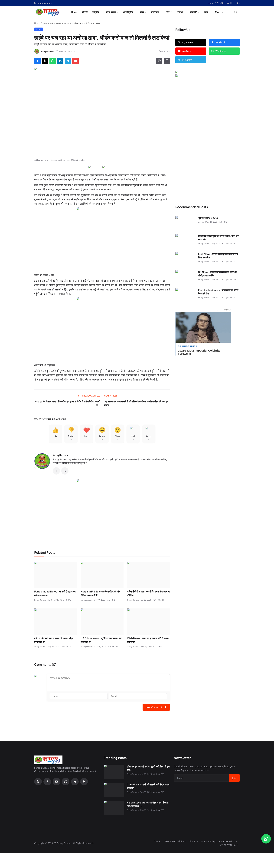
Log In (211, 3)
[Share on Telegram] (68, 61)
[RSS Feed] (64, 471)
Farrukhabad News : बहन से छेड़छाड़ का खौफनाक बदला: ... (55, 593)
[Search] (236, 12)
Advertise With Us (228, 841)
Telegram (187, 59)
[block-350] (95, 167)
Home (74, 12)
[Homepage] (48, 12)
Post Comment (154, 707)
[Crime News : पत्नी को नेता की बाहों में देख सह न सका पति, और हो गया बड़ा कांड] (114, 790)
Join (234, 778)
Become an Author (43, 3)
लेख (168, 12)
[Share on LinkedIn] (60, 61)
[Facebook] (56, 471)
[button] (231, 3)
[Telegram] (75, 781)
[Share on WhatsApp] (52, 61)
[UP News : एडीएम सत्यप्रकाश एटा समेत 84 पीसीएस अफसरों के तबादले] (185, 277)
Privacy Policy (208, 841)
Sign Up (220, 3)
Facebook (220, 42)
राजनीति (193, 12)
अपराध (180, 12)
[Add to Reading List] (167, 61)
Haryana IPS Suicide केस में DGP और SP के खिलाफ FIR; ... (100, 593)
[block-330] (201, 72)
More (218, 12)
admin (201, 221)
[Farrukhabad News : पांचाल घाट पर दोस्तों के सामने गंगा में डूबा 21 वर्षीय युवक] (185, 295)
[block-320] (102, 511)
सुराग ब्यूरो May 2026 (208, 217)
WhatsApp (220, 51)
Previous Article (91, 395)
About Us (193, 841)
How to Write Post (228, 844)
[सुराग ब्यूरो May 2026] (185, 223)
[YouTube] (56, 781)
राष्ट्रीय (95, 12)
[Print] (159, 61)
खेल (206, 12)
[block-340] (102, 329)
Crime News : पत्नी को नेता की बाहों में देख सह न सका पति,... (148, 786)
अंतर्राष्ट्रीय (128, 12)
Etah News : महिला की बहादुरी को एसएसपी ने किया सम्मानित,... (218, 255)
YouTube (186, 51)
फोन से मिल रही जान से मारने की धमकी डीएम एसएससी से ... (53, 640)
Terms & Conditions (175, 841)
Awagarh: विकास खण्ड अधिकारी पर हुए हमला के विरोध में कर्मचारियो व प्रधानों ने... (67, 403)
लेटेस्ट (85, 12)
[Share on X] (45, 61)
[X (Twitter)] (38, 781)
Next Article (111, 395)
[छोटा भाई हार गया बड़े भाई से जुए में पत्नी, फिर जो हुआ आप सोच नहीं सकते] (114, 772)
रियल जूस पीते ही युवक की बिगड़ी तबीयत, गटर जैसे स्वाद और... (218, 237)
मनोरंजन (155, 12)
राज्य (142, 12)
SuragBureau (60, 454)
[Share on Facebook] (37, 61)
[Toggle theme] (238, 3)
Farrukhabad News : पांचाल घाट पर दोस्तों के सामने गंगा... (218, 291)
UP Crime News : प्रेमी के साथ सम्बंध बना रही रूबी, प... (101, 640)
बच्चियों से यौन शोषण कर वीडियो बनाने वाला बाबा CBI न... (148, 593)
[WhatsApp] (65, 781)
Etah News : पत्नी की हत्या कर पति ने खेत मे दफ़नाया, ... (148, 640)
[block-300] (102, 239)
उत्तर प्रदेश (111, 12)
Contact (158, 841)
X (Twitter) (187, 42)
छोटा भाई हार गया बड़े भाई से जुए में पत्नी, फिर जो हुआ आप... (148, 768)
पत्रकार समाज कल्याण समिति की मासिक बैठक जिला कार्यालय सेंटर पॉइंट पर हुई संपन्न (136, 403)
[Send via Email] (75, 61)
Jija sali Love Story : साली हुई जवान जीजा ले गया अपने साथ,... (148, 804)
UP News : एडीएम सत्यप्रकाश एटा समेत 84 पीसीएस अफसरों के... (217, 273)
